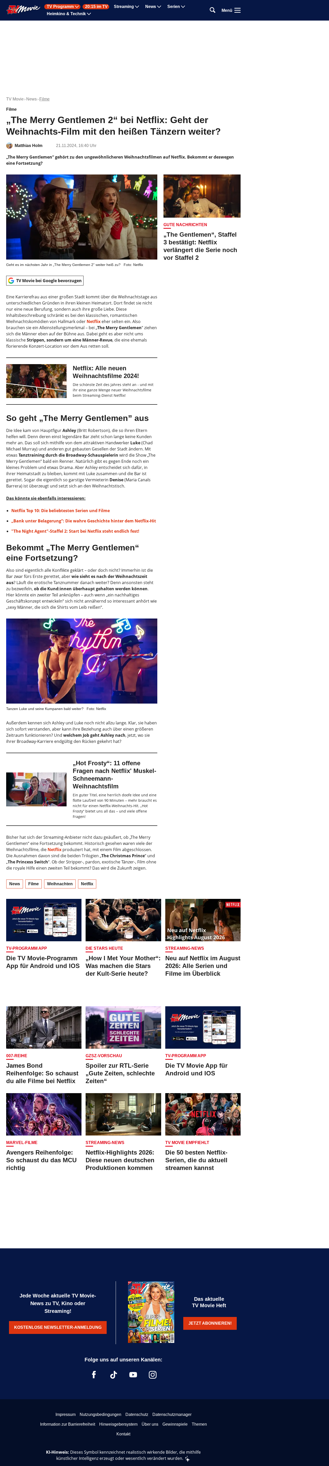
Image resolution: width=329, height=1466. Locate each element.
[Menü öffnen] (237, 10)
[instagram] (152, 1374)
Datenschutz (136, 1414)
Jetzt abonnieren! (210, 1323)
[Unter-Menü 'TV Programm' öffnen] (77, 6)
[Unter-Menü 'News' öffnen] (159, 6)
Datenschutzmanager (171, 1414)
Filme (44, 99)
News (150, 7)
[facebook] (94, 1374)
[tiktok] (113, 1374)
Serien (173, 7)
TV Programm (60, 7)
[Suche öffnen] (212, 10)
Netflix (93, 321)
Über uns (150, 1424)
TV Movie (15, 99)
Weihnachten (60, 884)
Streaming (124, 7)
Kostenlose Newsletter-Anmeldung (58, 1327)
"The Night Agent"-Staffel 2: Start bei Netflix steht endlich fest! (75, 531)
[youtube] (133, 1374)
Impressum (66, 1414)
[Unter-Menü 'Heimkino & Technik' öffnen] (89, 13)
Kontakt (123, 1434)
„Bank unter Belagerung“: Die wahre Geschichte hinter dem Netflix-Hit (83, 521)
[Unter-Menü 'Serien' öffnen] (183, 6)
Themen (199, 1424)
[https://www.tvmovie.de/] (23, 9)
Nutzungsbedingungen (100, 1414)
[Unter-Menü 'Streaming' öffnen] (137, 6)
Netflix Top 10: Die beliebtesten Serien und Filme (60, 510)
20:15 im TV (96, 7)
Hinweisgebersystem (118, 1424)
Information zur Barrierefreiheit (67, 1424)
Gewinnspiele (175, 1424)
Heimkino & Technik (66, 14)
